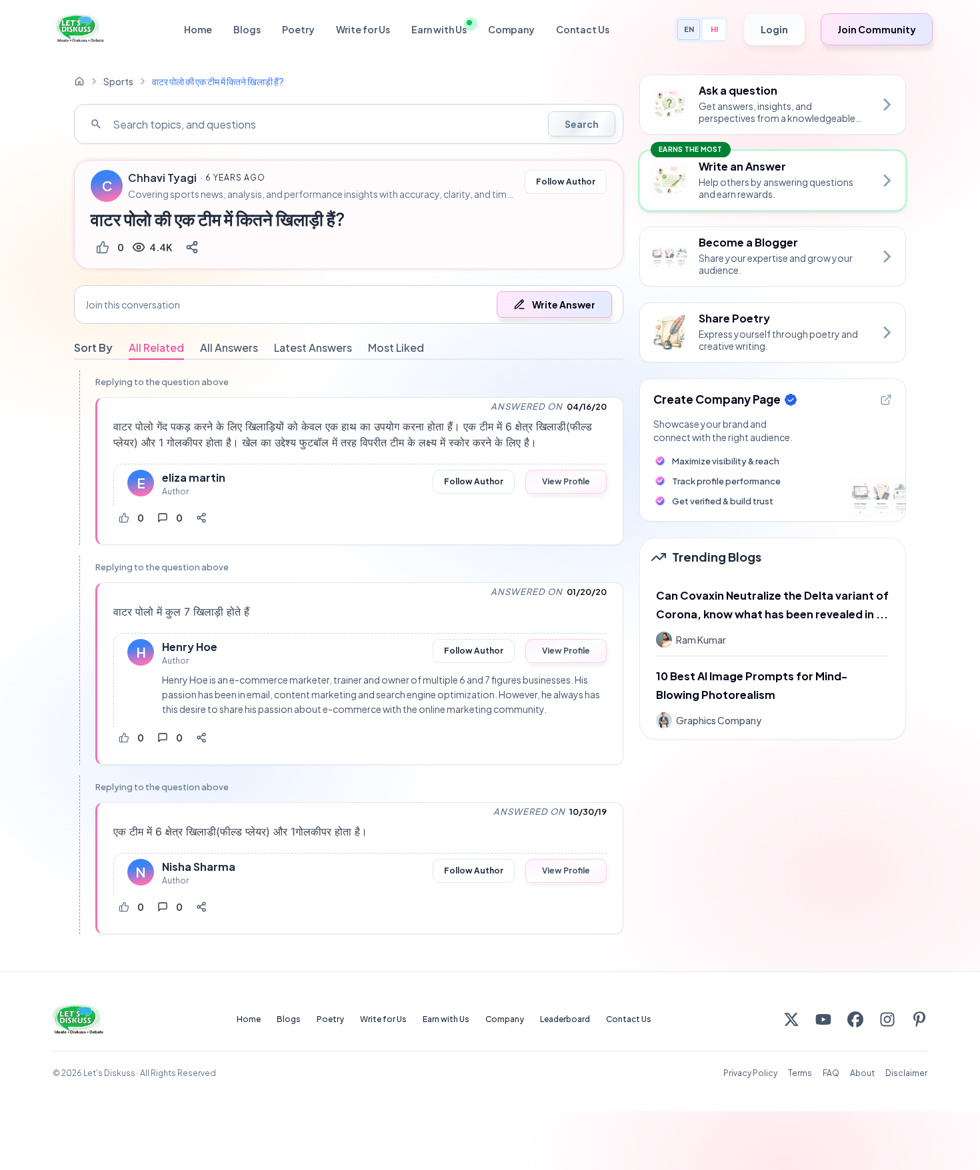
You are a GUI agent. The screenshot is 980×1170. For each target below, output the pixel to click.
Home (198, 29)
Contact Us (582, 29)
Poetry (298, 29)
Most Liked (396, 347)
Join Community (876, 29)
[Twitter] (791, 1019)
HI (714, 29)
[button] (348, 304)
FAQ (831, 1073)
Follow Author (565, 182)
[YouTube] (823, 1019)
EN (689, 29)
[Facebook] (855, 1019)
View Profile (566, 481)
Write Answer (563, 304)
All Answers (229, 347)
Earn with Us (439, 29)
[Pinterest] (919, 1019)
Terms (800, 1073)
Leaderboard (565, 1019)
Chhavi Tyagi (162, 178)
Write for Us (363, 29)
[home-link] (79, 81)
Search (582, 124)
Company (511, 29)
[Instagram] (887, 1019)
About (862, 1073)
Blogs (247, 29)
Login (774, 29)
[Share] (192, 247)
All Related (156, 347)
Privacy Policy (750, 1073)
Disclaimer (906, 1073)
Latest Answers (313, 347)
